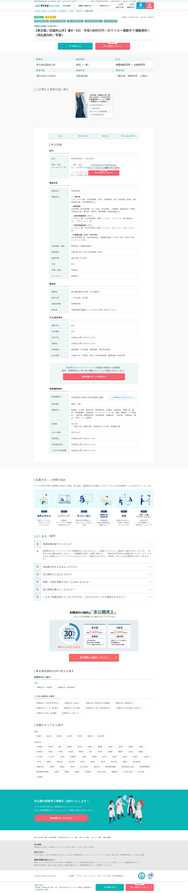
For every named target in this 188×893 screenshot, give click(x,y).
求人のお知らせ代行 (55, 865)
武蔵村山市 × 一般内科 (44, 687)
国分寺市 (72, 762)
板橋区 (110, 752)
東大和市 (114, 762)
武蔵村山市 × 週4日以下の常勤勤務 (98, 703)
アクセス (78, 876)
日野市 (49, 762)
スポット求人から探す (86, 847)
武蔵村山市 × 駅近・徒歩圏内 (46, 713)
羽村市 (72, 767)
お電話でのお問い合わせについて (146, 1)
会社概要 (71, 876)
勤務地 (105, 136)
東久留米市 (137, 762)
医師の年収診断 (40, 865)
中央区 (50, 747)
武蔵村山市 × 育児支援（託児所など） (129, 708)
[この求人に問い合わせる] (103, 169)
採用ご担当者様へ (39, 837)
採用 (99, 876)
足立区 (130, 752)
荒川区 (100, 752)
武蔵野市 (73, 757)
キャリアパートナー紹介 (101, 855)
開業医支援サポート (132, 862)
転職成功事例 (125, 855)
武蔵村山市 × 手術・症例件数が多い (98, 708)
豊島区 (81, 752)
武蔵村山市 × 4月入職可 (72, 708)
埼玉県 (69, 736)
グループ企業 (106, 876)
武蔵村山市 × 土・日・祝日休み (47, 708)
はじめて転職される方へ (55, 855)
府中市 (104, 757)
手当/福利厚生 (128, 136)
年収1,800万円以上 (41, 21)
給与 (61, 136)
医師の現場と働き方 (88, 862)
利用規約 (51, 837)
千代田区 (39, 747)
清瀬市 (125, 762)
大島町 (56, 772)
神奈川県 (101, 736)
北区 (90, 752)
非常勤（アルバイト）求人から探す (63, 847)
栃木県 (49, 736)
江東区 (110, 747)
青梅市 (94, 757)
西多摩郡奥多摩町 (42, 772)
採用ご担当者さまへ (116, 1)
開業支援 (105, 837)
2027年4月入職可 (110, 21)
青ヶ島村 (141, 772)
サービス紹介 (39, 855)
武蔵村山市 (79, 11)
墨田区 (100, 747)
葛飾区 (141, 752)
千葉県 (79, 736)
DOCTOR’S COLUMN (54, 862)
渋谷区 (50, 752)
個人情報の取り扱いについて (66, 837)
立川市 (62, 757)
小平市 (38, 762)
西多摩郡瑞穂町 (110, 767)
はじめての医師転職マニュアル (77, 855)
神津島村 (88, 772)
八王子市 (51, 757)
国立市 (82, 762)
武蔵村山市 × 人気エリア (70, 713)
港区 (59, 747)
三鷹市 (84, 757)
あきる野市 (84, 767)
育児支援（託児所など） (93, 21)
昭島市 (115, 757)
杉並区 (71, 752)
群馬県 (59, 736)
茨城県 (38, 736)
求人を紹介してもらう (112, 46)
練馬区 (120, 752)
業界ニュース (118, 862)
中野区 (60, 752)
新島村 (77, 772)
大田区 (141, 747)
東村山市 (60, 762)
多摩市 (52, 767)
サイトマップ (95, 837)
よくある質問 (132, 1)
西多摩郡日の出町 (128, 767)
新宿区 (69, 747)
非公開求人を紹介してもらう (94, 657)
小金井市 (146, 757)
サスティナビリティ (89, 876)
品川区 (120, 747)
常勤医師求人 (63, 11)
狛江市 (103, 762)
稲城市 (62, 767)
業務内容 (83, 136)
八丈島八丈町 (127, 772)
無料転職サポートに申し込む (61, 818)
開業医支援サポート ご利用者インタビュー (96, 865)
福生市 (93, 762)
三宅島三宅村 (101, 772)
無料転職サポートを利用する (94, 377)
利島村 (67, 772)
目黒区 (130, 747)
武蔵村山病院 (40, 26)
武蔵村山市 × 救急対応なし (124, 703)
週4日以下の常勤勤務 (58, 21)
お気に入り (76, 46)
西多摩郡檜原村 (145, 767)
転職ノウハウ (39, 862)
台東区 (90, 747)
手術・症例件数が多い (75, 21)
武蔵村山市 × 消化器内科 (66, 687)
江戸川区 (39, 757)
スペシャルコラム (104, 862)
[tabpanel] (94, 105)
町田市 (135, 757)
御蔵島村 (115, 772)
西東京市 (97, 767)
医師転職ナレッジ (71, 862)
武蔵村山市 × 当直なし (72, 703)
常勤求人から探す (40, 847)
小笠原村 (39, 777)
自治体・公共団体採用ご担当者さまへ (100, 1)
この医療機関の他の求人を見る (121, 397)
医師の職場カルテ (71, 865)
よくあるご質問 (138, 855)
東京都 (72, 11)
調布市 (125, 757)
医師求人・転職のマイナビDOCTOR (46, 11)
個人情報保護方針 (118, 876)
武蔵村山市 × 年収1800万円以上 (47, 703)
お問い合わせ (83, 837)
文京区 (79, 747)
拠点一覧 (125, 1)
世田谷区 (39, 752)
